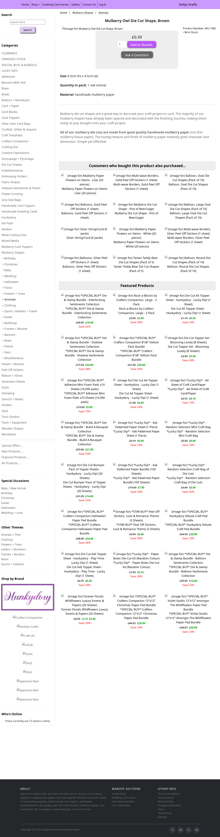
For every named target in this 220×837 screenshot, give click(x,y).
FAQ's (161, 809)
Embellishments (12, 170)
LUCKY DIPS (10, 71)
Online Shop (119, 793)
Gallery (75, 4)
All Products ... (11, 463)
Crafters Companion (15, 141)
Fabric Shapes (11, 182)
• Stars (6, 352)
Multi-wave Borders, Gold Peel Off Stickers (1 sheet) (136, 186)
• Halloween (10, 282)
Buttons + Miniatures (15, 100)
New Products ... (12, 451)
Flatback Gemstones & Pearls (21, 188)
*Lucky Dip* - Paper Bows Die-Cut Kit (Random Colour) (136, 565)
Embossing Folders (14, 176)
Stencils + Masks (12, 399)
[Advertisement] (96, 752)
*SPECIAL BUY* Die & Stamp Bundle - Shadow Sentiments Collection (84, 355)
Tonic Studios (10, 417)
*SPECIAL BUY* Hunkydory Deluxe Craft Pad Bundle (188, 527)
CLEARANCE (9, 53)
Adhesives (8, 76)
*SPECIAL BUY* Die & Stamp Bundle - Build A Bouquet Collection (84, 440)
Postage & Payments (169, 805)
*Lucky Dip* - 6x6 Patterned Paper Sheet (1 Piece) (136, 433)
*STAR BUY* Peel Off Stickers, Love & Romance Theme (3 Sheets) (136, 527)
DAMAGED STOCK (13, 59)
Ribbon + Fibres (12, 375)
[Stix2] (27, 653)
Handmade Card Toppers (18, 206)
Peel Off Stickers (12, 370)
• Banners (8, 335)
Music (5, 559)
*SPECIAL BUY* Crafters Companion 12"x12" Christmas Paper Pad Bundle (136, 613)
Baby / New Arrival (13, 488)
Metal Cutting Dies (14, 235)
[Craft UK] (27, 635)
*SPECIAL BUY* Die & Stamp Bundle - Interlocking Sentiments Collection (84, 313)
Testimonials (165, 813)
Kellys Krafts (188, 4)
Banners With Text (14, 82)
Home (25, 4)
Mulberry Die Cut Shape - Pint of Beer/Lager (136, 215)
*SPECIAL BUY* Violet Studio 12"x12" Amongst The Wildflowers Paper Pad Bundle (188, 618)
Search (6, 15)
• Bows (6, 340)
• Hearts (7, 346)
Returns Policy (166, 801)
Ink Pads (7, 223)
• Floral (7, 288)
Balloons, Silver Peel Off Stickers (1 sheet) (84, 269)
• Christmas (10, 264)
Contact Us (89, 4)
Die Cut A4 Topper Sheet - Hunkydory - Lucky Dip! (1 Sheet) (136, 395)
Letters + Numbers (13, 549)
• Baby (6, 270)
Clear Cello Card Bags (16, 124)
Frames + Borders (12, 554)
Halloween (8, 508)
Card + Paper (10, 106)
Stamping (8, 393)
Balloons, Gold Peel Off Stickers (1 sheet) (84, 215)
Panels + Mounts (13, 364)
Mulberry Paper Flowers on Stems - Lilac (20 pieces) (84, 191)
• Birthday (9, 258)
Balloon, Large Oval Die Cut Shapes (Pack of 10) (188, 215)
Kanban (7, 229)
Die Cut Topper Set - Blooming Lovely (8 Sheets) (188, 349)
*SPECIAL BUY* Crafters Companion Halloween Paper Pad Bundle (84, 529)
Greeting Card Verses (56, 4)
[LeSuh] (27, 644)
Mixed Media (10, 241)
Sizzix (5, 387)
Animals (104, 12)
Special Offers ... (12, 445)
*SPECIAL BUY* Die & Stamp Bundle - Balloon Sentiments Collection (188, 571)
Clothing (7, 540)
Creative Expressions (15, 153)
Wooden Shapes (12, 428)
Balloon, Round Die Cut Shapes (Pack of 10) (188, 269)
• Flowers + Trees (13, 293)
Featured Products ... (15, 457)
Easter (5, 503)
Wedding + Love (12, 513)
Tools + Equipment (14, 422)
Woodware (9, 434)
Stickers (7, 405)
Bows (5, 88)
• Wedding (9, 276)
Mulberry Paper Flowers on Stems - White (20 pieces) (136, 244)
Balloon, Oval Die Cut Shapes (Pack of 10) (188, 186)
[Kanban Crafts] (28, 626)
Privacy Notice (166, 797)
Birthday (6, 493)
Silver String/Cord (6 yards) (85, 238)
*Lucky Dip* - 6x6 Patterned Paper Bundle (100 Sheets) (136, 480)
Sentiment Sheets (13, 381)
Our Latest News (121, 805)
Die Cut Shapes (12, 164)
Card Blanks (9, 112)
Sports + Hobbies (12, 564)
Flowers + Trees (11, 544)
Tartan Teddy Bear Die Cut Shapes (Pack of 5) (136, 269)
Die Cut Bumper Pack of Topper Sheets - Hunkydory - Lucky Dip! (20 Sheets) (84, 486)
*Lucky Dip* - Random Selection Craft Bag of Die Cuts (188, 480)
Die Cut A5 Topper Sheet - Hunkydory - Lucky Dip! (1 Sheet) (188, 311)
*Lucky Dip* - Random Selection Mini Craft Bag (188, 433)
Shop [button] (35, 4)
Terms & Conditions (169, 793)
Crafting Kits (10, 147)
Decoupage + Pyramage (18, 159)
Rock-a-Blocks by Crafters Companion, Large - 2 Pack (136, 311)
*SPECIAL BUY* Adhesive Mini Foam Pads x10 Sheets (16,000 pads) (84, 397)
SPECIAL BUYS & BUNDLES (19, 65)
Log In (102, 4)
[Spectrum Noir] (27, 681)
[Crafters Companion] (28, 617)
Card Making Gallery (123, 801)
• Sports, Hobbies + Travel (19, 311)
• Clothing (9, 305)
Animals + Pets (11, 535)
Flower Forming (12, 194)
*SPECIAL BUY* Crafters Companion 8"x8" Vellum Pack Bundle (136, 355)
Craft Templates (12, 135)
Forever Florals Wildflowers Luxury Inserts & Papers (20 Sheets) (84, 611)
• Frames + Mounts (14, 329)
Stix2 (5, 411)
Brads (5, 94)
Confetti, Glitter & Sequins (19, 129)
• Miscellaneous (12, 358)
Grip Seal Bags (11, 200)
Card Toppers (10, 118)
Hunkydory (9, 217)
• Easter (7, 317)
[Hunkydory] (28, 597)
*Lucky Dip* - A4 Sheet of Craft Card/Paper (188, 391)
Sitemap (162, 816)
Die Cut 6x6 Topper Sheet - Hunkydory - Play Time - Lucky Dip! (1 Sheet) (84, 571)
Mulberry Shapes (82, 12)
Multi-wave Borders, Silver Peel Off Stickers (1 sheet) (188, 240)
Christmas (7, 498)
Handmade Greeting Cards (19, 211)
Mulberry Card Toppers (17, 247)
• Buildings (9, 323)
